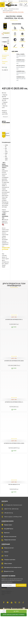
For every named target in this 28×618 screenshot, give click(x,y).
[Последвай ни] (3, 602)
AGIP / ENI (14, 317)
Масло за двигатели (8, 10)
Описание (3, 134)
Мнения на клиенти (7, 134)
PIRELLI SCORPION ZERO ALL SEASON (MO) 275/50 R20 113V (21, 54)
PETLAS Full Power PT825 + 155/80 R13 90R (21, 65)
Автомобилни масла (14, 8)
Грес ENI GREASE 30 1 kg (14, 484)
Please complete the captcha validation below (7, 593)
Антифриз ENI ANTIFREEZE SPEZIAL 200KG (14, 443)
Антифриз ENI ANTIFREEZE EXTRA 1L (14, 319)
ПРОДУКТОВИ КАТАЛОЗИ (6, 248)
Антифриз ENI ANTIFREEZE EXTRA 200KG (14, 360)
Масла (5, 8)
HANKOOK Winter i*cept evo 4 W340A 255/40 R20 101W (21, 71)
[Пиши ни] (15, 602)
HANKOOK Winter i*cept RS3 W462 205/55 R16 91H (21, 60)
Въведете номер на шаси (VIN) (5, 112)
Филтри (4, 92)
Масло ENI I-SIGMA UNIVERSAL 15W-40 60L (13, 12)
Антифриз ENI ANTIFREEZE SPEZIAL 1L (14, 402)
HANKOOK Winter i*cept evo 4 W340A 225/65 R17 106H (21, 77)
